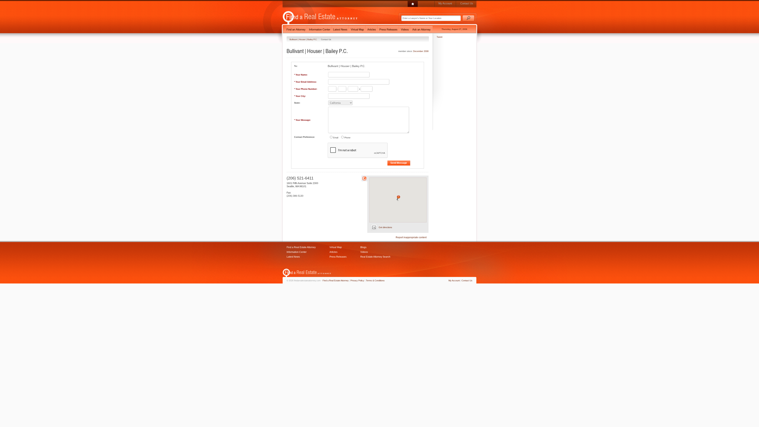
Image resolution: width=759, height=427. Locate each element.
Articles (333, 252)
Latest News (293, 256)
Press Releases (337, 256)
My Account (445, 3)
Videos (364, 252)
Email (335, 137)
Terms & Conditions (375, 280)
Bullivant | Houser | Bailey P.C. (304, 39)
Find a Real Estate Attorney (301, 247)
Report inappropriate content (411, 237)
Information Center (297, 252)
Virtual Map (335, 247)
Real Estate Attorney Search (375, 256)
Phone (347, 137)
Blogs (363, 247)
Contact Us (466, 3)
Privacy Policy (357, 280)
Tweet (439, 37)
